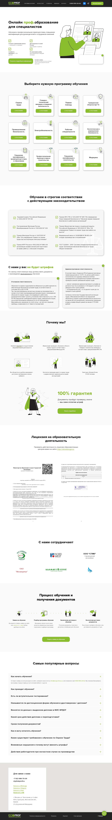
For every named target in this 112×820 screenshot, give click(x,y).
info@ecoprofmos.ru (57, 681)
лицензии (19, 346)
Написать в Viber (18, 790)
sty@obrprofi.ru (19, 781)
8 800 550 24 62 (80, 681)
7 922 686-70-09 (20, 779)
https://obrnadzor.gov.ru (65, 449)
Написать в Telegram (19, 788)
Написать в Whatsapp (20, 786)
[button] (93, 165)
